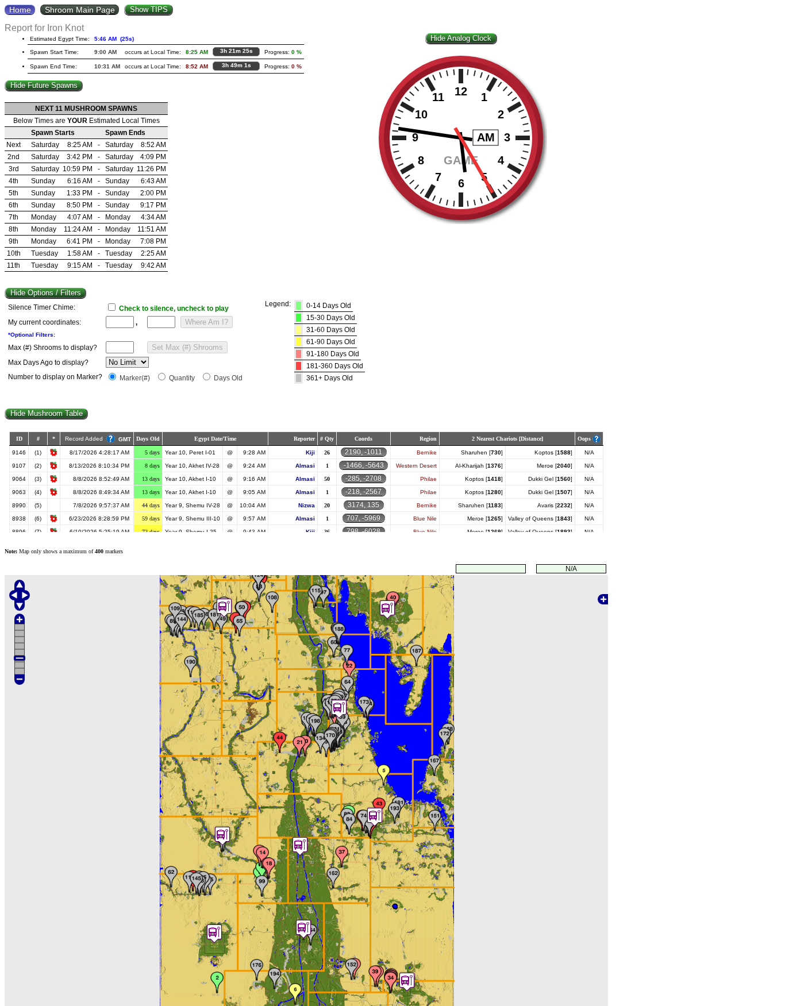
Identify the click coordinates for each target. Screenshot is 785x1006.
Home (20, 9)
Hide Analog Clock (460, 38)
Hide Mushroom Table (46, 413)
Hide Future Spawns (44, 85)
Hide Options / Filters (45, 292)
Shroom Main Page (80, 9)
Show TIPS (149, 9)
